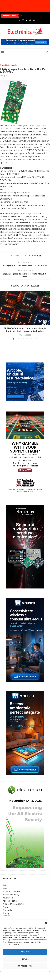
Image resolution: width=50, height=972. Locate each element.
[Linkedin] (26, 20)
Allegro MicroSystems (13, 903)
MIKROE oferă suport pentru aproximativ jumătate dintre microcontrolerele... (25, 330)
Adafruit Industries (12, 891)
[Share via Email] (40, 255)
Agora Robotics (10, 900)
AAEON (6, 888)
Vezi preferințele (25, 966)
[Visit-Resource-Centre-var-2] (25, 40)
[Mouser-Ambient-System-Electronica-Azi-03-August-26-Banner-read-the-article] (25, 692)
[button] (46, 923)
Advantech (8, 897)
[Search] (47, 52)
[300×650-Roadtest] (25, 506)
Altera (5, 907)
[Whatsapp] (34, 20)
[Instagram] (23, 20)
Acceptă (25, 951)
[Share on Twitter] (32, 255)
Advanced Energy (11, 894)
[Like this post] (27, 255)
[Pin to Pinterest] (35, 255)
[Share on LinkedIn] (37, 255)
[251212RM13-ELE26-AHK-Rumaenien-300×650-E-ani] (25, 785)
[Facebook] (15, 20)
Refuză (25, 959)
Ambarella (7, 910)
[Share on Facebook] (29, 255)
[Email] (30, 20)
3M (4, 885)
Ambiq (6, 913)
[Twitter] (19, 20)
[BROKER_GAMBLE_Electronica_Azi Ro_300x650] (25, 413)
